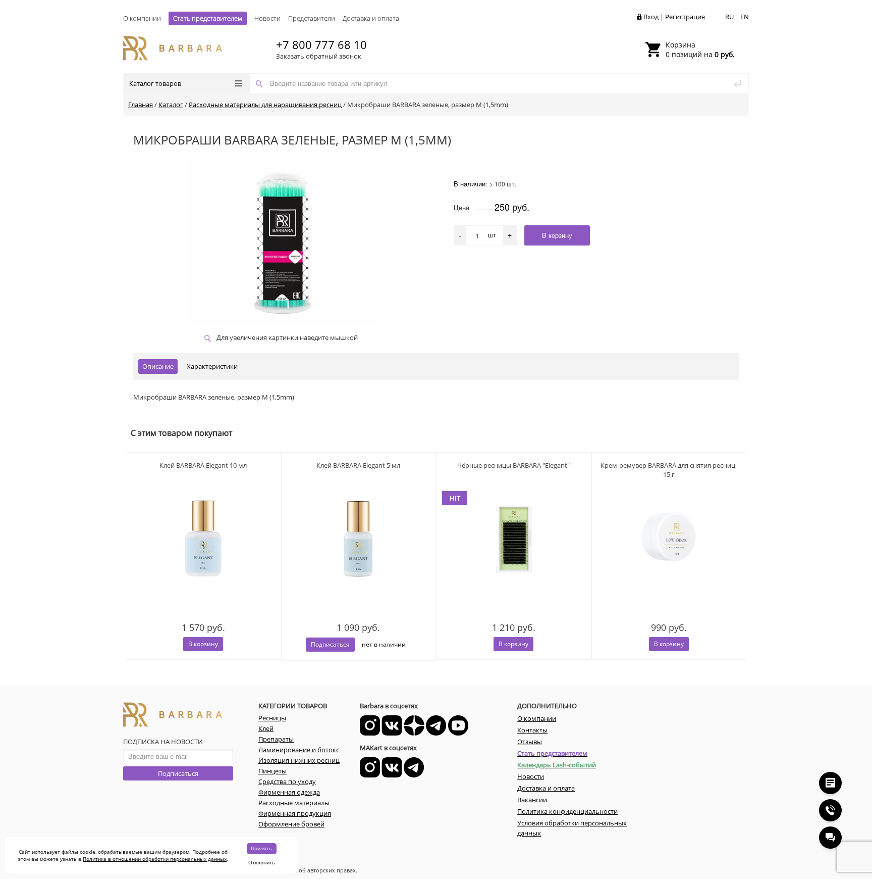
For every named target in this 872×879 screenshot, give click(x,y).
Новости (267, 18)
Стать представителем (207, 18)
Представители (311, 18)
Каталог (170, 104)
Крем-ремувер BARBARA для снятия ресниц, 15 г (669, 470)
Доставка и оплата (371, 18)
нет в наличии (384, 644)
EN (744, 16)
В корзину (203, 644)
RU (729, 16)
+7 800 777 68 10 (321, 44)
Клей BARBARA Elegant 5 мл (358, 465)
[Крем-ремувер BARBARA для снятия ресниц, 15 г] (669, 557)
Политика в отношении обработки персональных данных (155, 858)
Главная (140, 104)
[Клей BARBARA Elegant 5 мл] (358, 557)
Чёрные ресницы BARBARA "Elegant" (513, 465)
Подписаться (178, 773)
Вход (651, 16)
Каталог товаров (155, 83)
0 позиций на (700, 49)
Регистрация (685, 16)
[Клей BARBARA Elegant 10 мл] (203, 557)
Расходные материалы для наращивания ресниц (265, 104)
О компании (142, 18)
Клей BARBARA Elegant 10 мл (203, 465)
